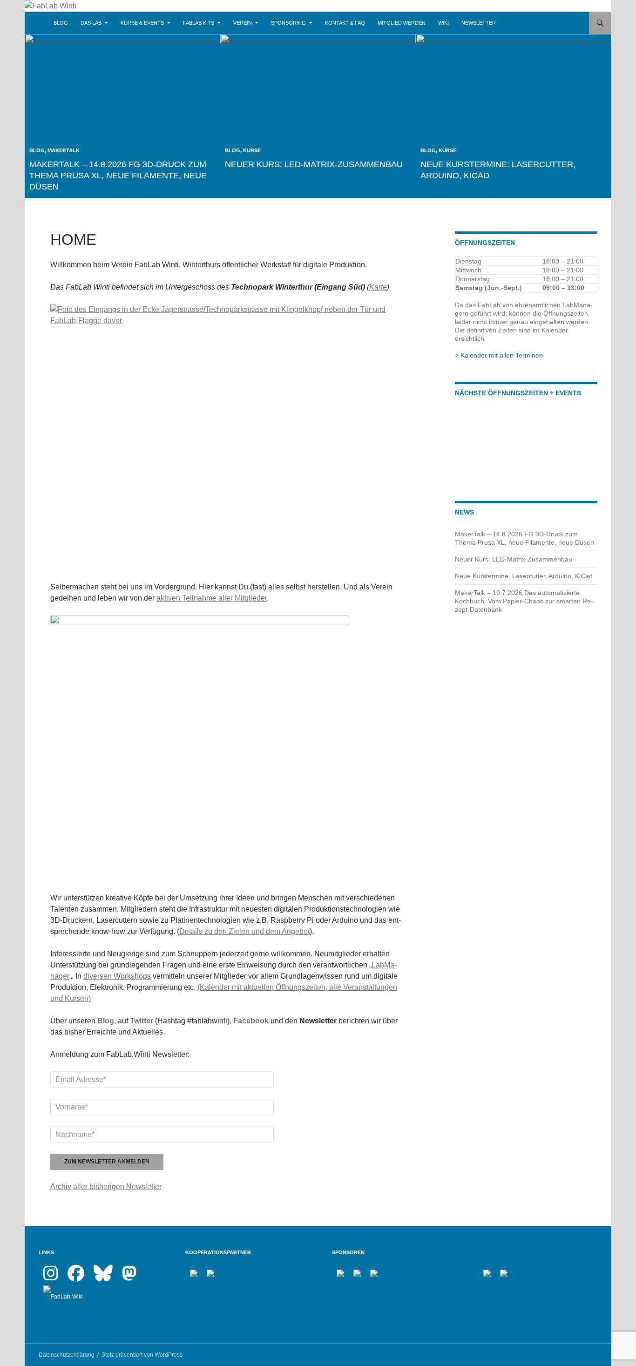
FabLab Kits (198, 23)
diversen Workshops (117, 976)
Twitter (141, 1021)
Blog (61, 23)
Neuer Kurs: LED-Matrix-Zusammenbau (314, 164)
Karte (378, 287)
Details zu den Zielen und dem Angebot (244, 931)
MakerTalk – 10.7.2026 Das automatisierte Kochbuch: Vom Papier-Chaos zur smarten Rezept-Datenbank (524, 601)
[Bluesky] (103, 1277)
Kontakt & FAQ (345, 23)
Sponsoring (288, 23)
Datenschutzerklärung (67, 1355)
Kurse (252, 150)
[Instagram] (50, 1277)
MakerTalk (63, 150)
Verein (242, 23)
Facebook (251, 1021)
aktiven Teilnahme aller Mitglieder (211, 598)
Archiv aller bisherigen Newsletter (106, 1186)
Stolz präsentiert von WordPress (142, 1355)
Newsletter (478, 23)
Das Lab (91, 23)
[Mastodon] (129, 1277)
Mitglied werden (402, 23)
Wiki (443, 23)
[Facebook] (76, 1277)
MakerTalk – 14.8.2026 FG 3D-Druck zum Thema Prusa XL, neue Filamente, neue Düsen (118, 175)
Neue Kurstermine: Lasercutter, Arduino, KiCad (524, 576)
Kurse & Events (142, 23)
